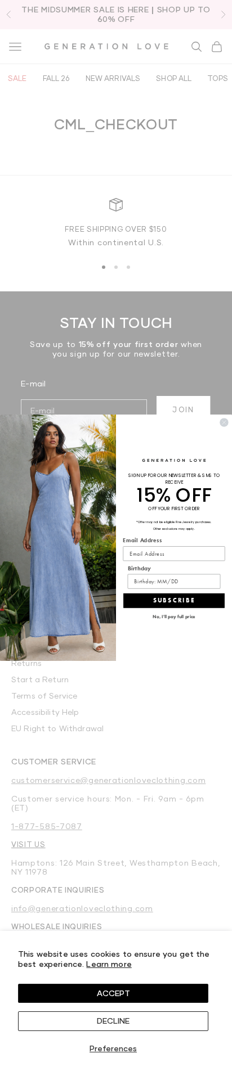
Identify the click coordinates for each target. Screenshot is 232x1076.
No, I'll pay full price (174, 617)
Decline (113, 1020)
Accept (113, 993)
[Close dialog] (224, 422)
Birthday (139, 568)
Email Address (142, 540)
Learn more (108, 964)
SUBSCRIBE (174, 601)
